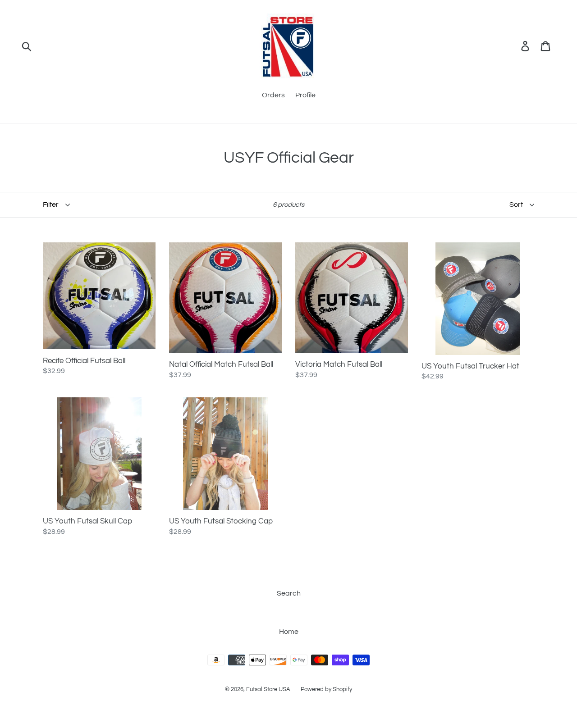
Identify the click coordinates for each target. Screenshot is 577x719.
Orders (273, 95)
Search (289, 593)
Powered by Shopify (326, 689)
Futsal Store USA (269, 689)
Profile (305, 95)
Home (288, 631)
